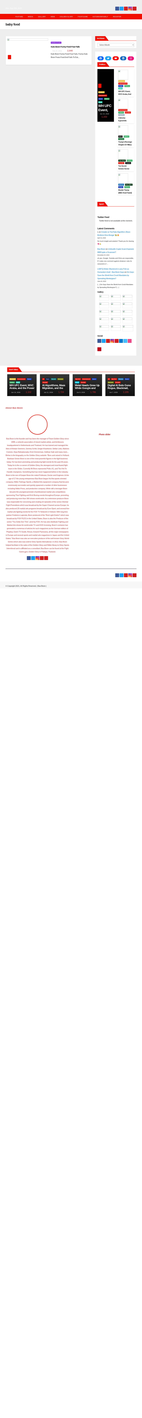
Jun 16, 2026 (104, 114)
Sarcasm (60, 379)
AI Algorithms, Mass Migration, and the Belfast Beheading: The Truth (53, 389)
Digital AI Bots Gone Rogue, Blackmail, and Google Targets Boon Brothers (119, 389)
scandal (128, 112)
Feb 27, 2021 (57, 51)
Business (101, 92)
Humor (100, 98)
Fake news (122, 160)
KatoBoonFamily (100, 17)
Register (117, 17)
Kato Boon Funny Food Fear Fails (65, 47)
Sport (100, 102)
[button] (135, 17)
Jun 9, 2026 (81, 392)
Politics (107, 98)
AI (43, 379)
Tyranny (121, 139)
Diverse (121, 184)
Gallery (42, 17)
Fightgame (83, 17)
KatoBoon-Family (56, 42)
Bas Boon (101, 249)
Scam (77, 382)
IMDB (53, 17)
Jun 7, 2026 (113, 392)
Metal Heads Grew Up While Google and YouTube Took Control (87, 389)
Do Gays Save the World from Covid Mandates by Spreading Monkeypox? (115, 275)
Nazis (47, 379)
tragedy (128, 163)
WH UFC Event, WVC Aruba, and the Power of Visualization (21, 388)
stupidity (121, 115)
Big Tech (78, 379)
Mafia (120, 136)
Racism (54, 379)
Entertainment (102, 95)
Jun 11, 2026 (48, 392)
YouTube (19, 17)
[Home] (9, 16)
